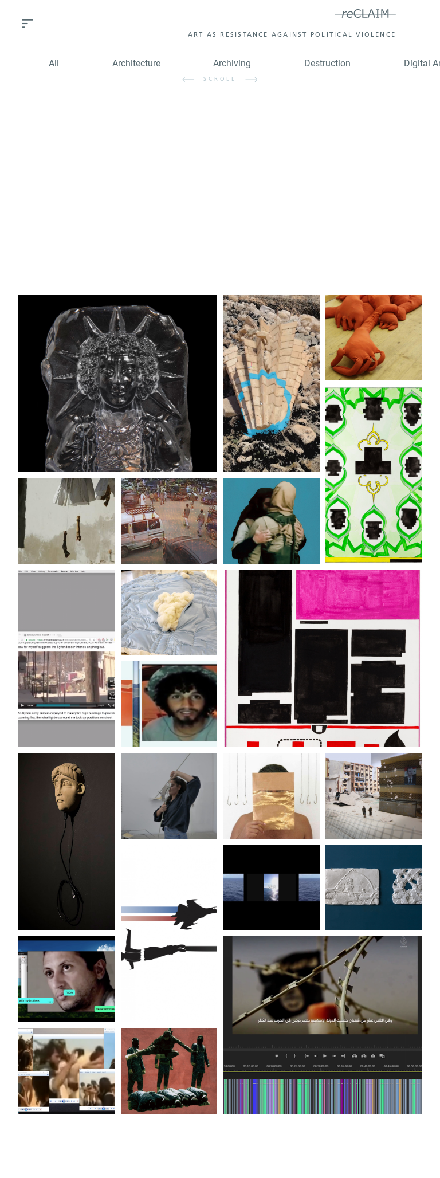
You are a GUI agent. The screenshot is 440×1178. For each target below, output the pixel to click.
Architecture (136, 63)
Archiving (232, 63)
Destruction (327, 63)
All (54, 63)
